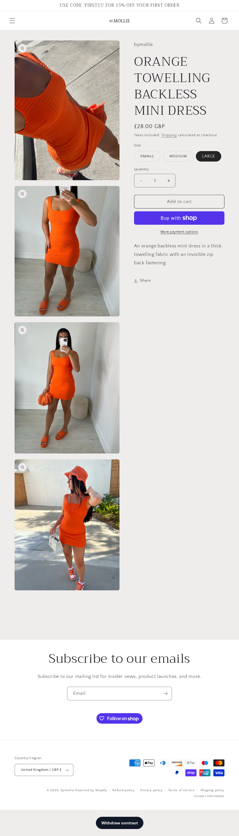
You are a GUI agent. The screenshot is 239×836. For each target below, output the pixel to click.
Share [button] (145, 280)
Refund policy (123, 790)
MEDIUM (181, 158)
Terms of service (181, 790)
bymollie (67, 790)
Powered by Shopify (91, 790)
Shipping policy (213, 790)
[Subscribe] (165, 693)
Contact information (209, 796)
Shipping (169, 135)
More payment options (179, 232)
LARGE (208, 156)
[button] (12, 20)
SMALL (150, 158)
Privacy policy (151, 790)
